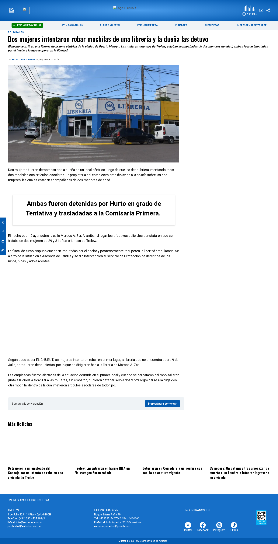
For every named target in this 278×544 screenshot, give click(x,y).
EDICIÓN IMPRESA (147, 25)
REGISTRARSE (258, 25)
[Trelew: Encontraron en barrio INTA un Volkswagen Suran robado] (105, 449)
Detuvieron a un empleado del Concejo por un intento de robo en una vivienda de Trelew (35, 473)
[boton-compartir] (268, 10)
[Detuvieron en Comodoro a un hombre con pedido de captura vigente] (172, 449)
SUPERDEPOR (211, 25)
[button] (249, 10)
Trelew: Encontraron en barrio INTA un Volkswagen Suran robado (102, 470)
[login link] (26, 10)
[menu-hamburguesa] (11, 10)
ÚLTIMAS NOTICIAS (72, 25)
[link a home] (139, 10)
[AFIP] (261, 517)
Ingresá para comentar (162, 403)
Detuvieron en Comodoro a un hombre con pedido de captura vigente (172, 470)
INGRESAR (243, 25)
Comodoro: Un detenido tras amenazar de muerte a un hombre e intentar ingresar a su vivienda (239, 473)
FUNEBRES (181, 25)
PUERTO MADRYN (110, 25)
